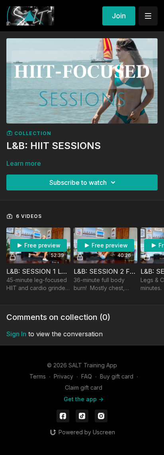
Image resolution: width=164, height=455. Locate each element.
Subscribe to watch (78, 182)
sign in (16, 334)
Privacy (63, 376)
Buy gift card (116, 376)
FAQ (86, 376)
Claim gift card (83, 387)
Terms (37, 376)
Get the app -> (83, 399)
